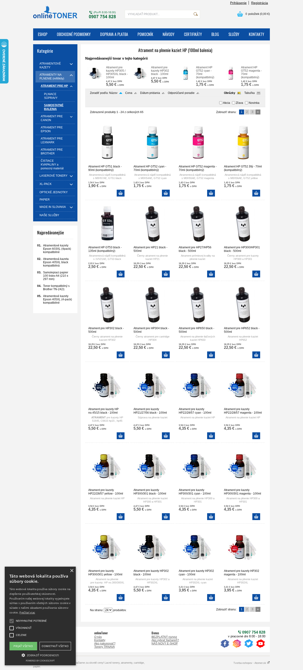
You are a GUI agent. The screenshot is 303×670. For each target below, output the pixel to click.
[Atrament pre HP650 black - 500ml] (198, 324)
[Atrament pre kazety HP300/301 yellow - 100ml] (107, 567)
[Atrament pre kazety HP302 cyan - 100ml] (198, 567)
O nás (98, 637)
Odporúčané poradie (181, 93)
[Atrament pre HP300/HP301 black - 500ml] (243, 243)
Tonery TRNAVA (104, 646)
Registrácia (259, 3)
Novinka (254, 103)
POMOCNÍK (145, 34)
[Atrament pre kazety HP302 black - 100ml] (140, 80)
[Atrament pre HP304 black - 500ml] (152, 324)
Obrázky (229, 93)
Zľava (239, 103)
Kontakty (99, 640)
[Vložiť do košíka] (121, 193)
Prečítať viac (27, 612)
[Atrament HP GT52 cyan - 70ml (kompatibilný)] (185, 80)
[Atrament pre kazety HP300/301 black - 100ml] (152, 486)
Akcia (226, 103)
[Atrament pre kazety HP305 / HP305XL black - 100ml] (95, 80)
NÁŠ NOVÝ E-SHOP (165, 643)
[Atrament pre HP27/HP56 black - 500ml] (198, 243)
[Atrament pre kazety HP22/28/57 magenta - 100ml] (243, 405)
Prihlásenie (238, 3)
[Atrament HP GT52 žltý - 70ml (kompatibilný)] (243, 162)
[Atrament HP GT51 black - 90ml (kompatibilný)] (107, 162)
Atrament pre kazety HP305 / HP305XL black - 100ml (117, 72)
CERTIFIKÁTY (193, 34)
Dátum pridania (150, 93)
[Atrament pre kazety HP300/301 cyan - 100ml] (198, 486)
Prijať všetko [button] (23, 646)
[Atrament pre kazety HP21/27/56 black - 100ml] (152, 405)
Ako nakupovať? (105, 643)
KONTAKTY (256, 34)
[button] (40, 655)
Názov (113, 93)
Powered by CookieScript (40, 660)
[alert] (40, 616)
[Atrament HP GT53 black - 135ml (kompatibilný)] (107, 243)
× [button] (71, 571)
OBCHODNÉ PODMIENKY (74, 34)
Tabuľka (249, 93)
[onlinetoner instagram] (237, 647)
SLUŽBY (233, 34)
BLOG (215, 34)
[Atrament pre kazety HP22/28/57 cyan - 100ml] (198, 405)
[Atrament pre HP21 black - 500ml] (152, 243)
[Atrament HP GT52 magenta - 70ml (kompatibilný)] (230, 80)
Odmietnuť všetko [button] (55, 646)
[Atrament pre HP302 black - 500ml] (107, 324)
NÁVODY (168, 34)
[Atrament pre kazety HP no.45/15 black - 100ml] (107, 405)
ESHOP (42, 34)
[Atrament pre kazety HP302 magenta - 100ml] (243, 567)
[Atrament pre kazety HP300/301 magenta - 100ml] (243, 486)
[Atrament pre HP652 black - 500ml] (243, 324)
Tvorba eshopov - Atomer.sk (250, 662)
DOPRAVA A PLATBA (114, 34)
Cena (128, 93)
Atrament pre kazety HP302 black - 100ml (160, 71)
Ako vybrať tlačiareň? (165, 640)
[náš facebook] (225, 647)
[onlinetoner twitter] (248, 647)
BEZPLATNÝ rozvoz (164, 637)
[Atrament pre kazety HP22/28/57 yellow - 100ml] (107, 486)
